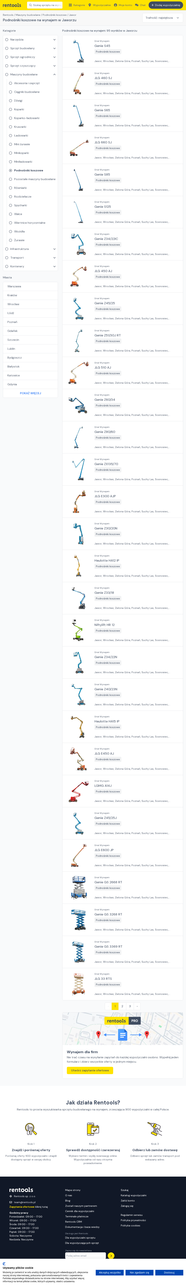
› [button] (137, 1006)
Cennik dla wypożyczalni (79, 1211)
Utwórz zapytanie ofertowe (90, 1070)
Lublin (11, 349)
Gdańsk (12, 331)
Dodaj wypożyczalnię (167, 5)
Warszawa (14, 286)
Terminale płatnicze (76, 1216)
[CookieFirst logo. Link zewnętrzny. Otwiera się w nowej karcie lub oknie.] (4, 1263)
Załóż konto (128, 1200)
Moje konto (125, 5)
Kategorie (79, 5)
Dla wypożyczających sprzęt (82, 1243)
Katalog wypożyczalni (133, 1195)
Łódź (10, 313)
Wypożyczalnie (102, 5)
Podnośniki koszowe (55, 15)
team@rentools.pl (25, 1202)
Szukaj (124, 1190)
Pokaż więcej (30, 393)
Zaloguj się (127, 1205)
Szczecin (13, 340)
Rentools (8, 15)
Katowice (13, 375)
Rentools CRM (73, 1221)
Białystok (13, 366)
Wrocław (13, 304)
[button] (122, 51)
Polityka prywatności (133, 1220)
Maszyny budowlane (28, 15)
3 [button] (130, 1006)
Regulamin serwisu (132, 1215)
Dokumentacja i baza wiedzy (82, 1227)
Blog (67, 1200)
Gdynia (12, 384)
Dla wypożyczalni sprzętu (80, 1237)
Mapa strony (72, 1190)
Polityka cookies (130, 1225)
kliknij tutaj (28, 1206)
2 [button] (122, 1006)
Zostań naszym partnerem (81, 1205)
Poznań (12, 322)
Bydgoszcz (14, 357)
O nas (68, 1195)
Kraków (12, 295)
